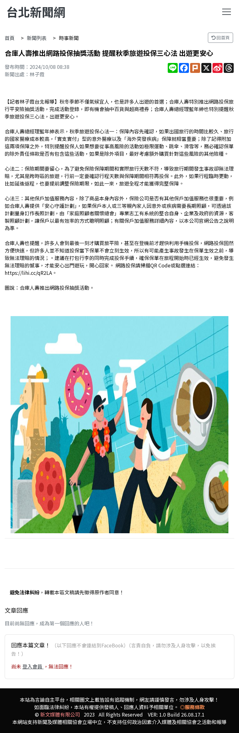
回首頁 (223, 37)
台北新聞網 (35, 11)
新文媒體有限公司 (60, 714)
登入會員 (33, 666)
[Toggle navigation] (226, 12)
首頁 (10, 38)
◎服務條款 (192, 707)
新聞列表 (37, 38)
